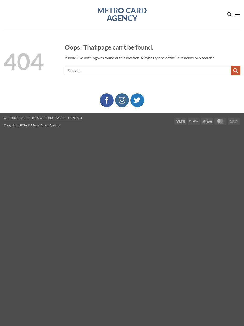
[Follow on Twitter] (137, 100)
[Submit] (235, 70)
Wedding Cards (16, 118)
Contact (75, 118)
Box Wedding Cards (48, 118)
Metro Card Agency (122, 14)
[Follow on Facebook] (107, 100)
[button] (229, 14)
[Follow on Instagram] (122, 100)
